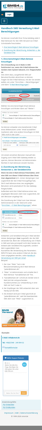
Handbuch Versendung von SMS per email (18, 256)
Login (9, 14)
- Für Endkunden (8, 407)
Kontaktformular (11, 347)
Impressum (8, 413)
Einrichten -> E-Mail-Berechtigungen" (16, 205)
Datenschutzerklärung (29, 413)
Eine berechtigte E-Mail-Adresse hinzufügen (21, 47)
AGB (16, 413)
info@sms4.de (14, 338)
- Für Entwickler (8, 405)
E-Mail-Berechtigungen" (19, 84)
